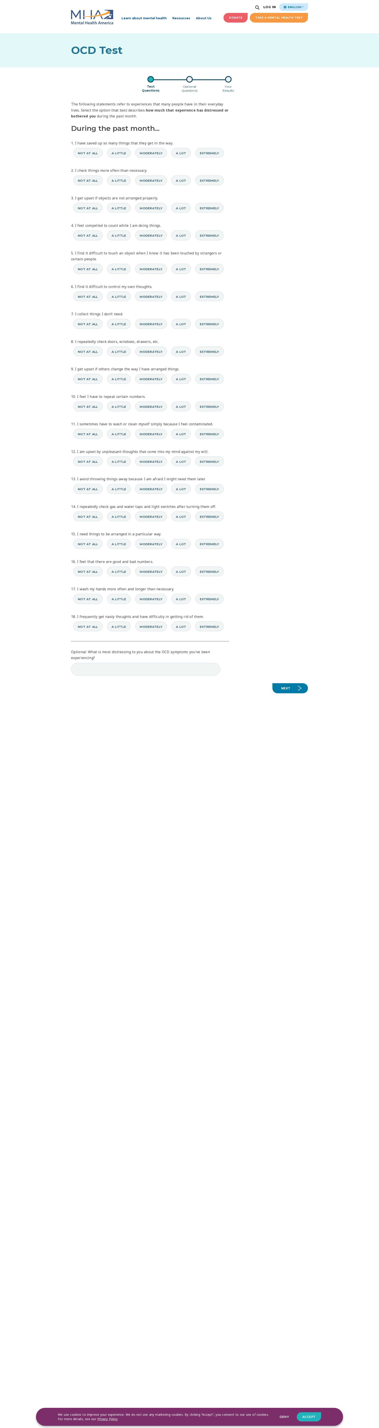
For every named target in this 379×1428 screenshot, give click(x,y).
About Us (203, 18)
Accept (309, 1417)
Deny (284, 1417)
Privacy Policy (107, 1419)
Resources (181, 18)
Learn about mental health (144, 18)
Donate (235, 17)
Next (285, 688)
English (294, 7)
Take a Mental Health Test (278, 17)
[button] (258, 8)
